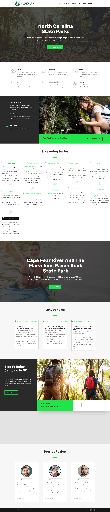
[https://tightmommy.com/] (99, 164)
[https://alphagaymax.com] (77, 189)
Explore (73, 3)
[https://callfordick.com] (10, 191)
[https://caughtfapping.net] (33, 163)
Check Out (55, 286)
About (84, 3)
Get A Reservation (92, 405)
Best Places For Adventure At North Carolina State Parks (25, 327)
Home (60, 3)
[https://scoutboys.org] (55, 163)
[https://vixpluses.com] (10, 218)
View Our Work (55, 47)
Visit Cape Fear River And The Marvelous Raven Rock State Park (82, 328)
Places (79, 3)
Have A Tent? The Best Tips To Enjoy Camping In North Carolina (55, 327)
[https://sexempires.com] (55, 190)
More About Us (93, 138)
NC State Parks (21, 330)
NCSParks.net (19, 332)
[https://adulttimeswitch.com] (32, 195)
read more (18, 347)
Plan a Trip (66, 3)
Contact (90, 3)
